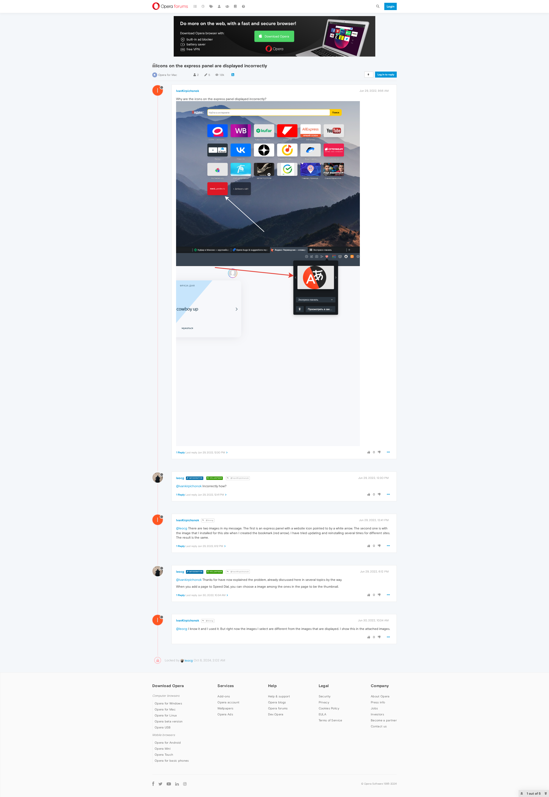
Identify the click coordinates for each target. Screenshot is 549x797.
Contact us (379, 726)
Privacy (324, 702)
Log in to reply (385, 74)
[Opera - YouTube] (168, 783)
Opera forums (278, 708)
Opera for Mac (167, 74)
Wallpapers (225, 708)
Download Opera (277, 36)
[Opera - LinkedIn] (177, 783)
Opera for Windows (168, 703)
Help (272, 685)
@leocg (209, 520)
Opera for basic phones (172, 760)
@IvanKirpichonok (239, 478)
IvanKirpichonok (187, 91)
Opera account (228, 702)
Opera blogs (277, 702)
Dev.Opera (276, 714)
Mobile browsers (163, 735)
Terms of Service (330, 720)
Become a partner (384, 720)
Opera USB (163, 727)
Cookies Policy (329, 708)
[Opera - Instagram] (185, 783)
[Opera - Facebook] (153, 783)
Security (324, 696)
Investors (377, 714)
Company (380, 685)
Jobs (374, 708)
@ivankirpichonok (189, 486)
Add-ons (223, 696)
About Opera (380, 696)
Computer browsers (165, 696)
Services (225, 685)
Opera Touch (164, 754)
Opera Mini (162, 748)
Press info (378, 702)
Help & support (279, 696)
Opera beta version (168, 721)
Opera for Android (168, 742)
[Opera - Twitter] (160, 783)
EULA (322, 714)
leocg (180, 478)
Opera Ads (225, 714)
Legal (324, 685)
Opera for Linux (166, 715)
